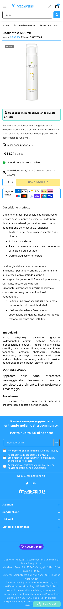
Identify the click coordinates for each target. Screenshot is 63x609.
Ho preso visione (33, 450)
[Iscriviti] (56, 442)
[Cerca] (56, 14)
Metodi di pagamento (15, 526)
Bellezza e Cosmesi (50, 25)
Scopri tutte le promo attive (23, 162)
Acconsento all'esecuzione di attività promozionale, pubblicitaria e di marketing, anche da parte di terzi (31, 457)
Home (6, 25)
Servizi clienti (10, 512)
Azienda (7, 504)
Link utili (7, 519)
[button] (4, 6)
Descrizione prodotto (18, 145)
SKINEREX (15, 37)
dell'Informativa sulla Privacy (42, 450)
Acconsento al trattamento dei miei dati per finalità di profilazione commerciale (31, 466)
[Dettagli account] (49, 6)
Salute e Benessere (25, 25)
